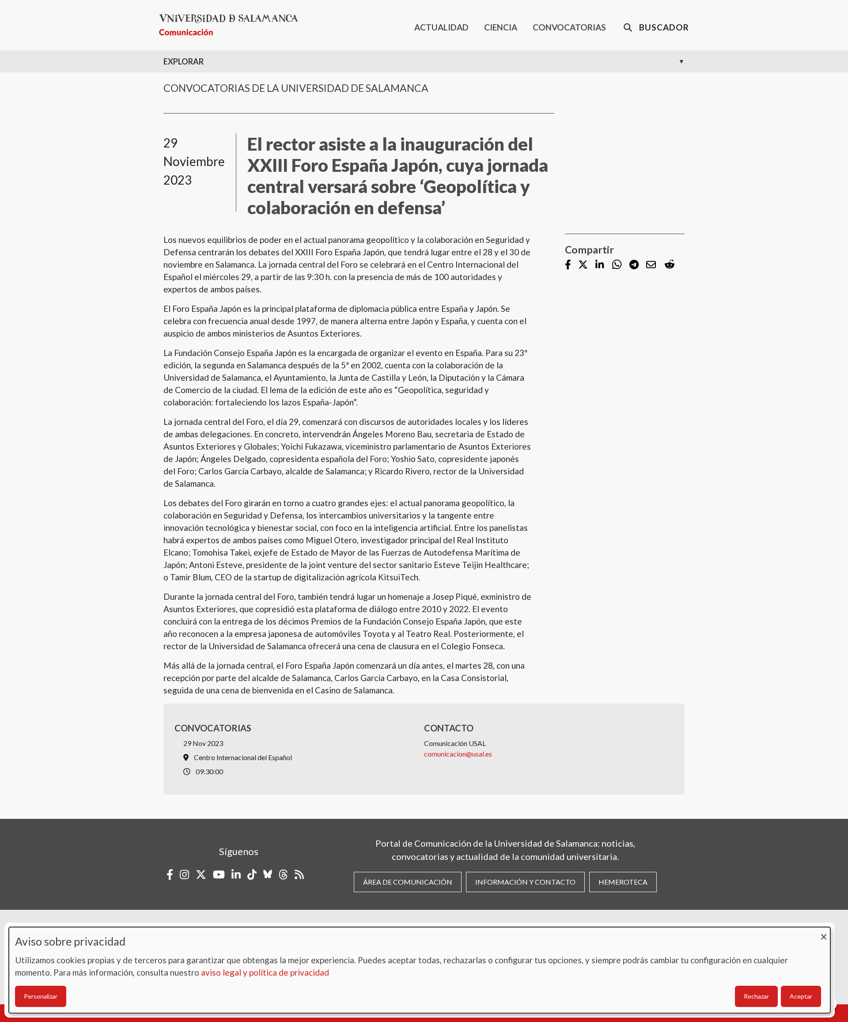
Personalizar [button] (40, 996)
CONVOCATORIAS (569, 27)
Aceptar (801, 996)
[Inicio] (232, 25)
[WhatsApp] (617, 265)
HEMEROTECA (622, 882)
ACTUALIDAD (441, 27)
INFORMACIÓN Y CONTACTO (525, 882)
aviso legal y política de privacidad (265, 972)
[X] (583, 265)
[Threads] (283, 874)
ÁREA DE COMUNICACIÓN (407, 882)
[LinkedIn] (599, 265)
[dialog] (419, 970)
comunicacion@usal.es (458, 753)
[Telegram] (634, 265)
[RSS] (299, 874)
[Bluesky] (267, 874)
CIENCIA (500, 27)
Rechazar (756, 996)
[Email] (651, 265)
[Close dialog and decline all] (823, 932)
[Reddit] (669, 265)
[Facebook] (568, 265)
